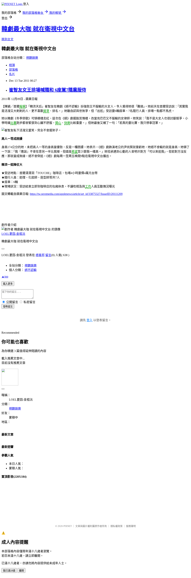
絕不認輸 (31, 270)
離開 (21, 570)
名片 (12, 74)
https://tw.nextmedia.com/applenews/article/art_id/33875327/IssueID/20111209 (76, 193)
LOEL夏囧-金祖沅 (13, 233)
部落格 (13, 69)
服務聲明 (131, 526)
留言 (48, 255)
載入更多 (8, 283)
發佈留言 (8, 306)
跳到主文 (7, 39)
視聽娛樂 (32, 57)
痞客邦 (40, 255)
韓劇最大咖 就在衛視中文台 (38, 29)
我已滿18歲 (9, 570)
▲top (4, 276)
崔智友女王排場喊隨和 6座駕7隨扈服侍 (47, 89)
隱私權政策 (116, 526)
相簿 (12, 65)
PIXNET (67, 526)
